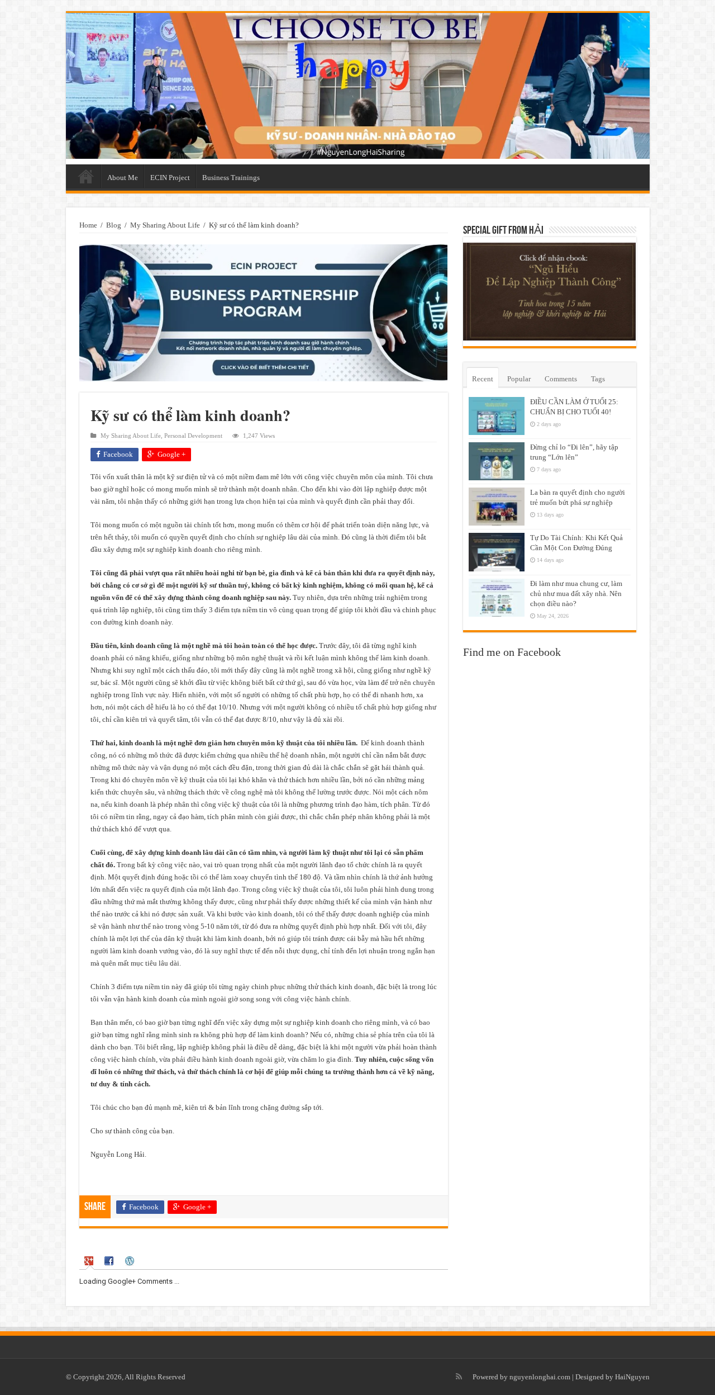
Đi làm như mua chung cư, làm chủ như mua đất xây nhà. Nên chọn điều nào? (576, 593)
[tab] (89, 1261)
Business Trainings (231, 177)
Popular (519, 379)
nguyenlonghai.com (539, 1377)
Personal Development (193, 435)
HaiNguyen (632, 1377)
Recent (482, 379)
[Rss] (459, 1376)
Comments (561, 379)
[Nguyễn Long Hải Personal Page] (358, 86)
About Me (122, 177)
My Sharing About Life (165, 225)
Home (86, 176)
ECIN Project (170, 177)
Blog (113, 225)
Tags (598, 379)
